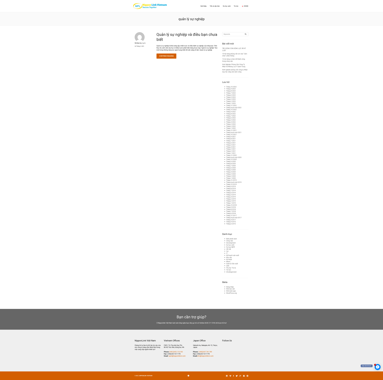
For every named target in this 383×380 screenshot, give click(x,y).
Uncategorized (231, 272)
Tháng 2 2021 (231, 151)
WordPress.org (231, 293)
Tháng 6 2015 (231, 224)
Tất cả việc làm (215, 6)
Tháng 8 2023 (231, 91)
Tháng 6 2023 (231, 95)
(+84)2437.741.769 (205, 352)
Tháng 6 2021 (231, 143)
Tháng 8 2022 (231, 114)
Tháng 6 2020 (231, 168)
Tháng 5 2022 (231, 120)
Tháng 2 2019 (231, 201)
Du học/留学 (230, 247)
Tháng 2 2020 (231, 176)
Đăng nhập (230, 287)
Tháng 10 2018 (231, 205)
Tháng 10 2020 (231, 159)
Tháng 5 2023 (231, 97)
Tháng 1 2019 (231, 203)
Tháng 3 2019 (231, 199)
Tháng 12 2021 (231, 130)
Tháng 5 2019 (231, 195)
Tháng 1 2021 (231, 153)
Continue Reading (166, 56)
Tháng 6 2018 (231, 213)
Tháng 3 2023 (231, 99)
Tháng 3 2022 (231, 124)
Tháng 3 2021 (231, 149)
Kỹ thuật (229, 259)
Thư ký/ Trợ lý (231, 268)
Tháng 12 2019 (231, 180)
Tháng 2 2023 (231, 101)
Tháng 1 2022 (231, 128)
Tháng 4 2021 (231, 147)
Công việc (229, 241)
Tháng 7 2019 (231, 190)
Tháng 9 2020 (231, 161)
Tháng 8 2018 (231, 209)
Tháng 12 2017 (231, 215)
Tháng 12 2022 (231, 105)
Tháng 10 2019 (231, 184)
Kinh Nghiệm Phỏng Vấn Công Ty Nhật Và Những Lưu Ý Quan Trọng (233, 65)
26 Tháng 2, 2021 (139, 46)
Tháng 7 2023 (231, 93)
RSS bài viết (230, 289)
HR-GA (228, 249)
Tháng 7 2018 (231, 211)
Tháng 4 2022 (231, 122)
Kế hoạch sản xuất (232, 255)
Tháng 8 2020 (231, 164)
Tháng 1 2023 (231, 103)
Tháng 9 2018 (231, 207)
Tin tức (236, 6)
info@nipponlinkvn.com (205, 356)
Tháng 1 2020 (231, 178)
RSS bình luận (231, 291)
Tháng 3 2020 (231, 174)
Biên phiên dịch (231, 239)
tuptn (144, 43)
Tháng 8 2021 (231, 139)
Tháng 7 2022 (231, 116)
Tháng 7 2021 (231, 141)
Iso (227, 251)
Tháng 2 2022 (231, 126)
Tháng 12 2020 (231, 155)
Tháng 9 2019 (231, 186)
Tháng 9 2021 (231, 137)
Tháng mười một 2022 (233, 108)
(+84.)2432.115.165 (176, 352)
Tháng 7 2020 (231, 166)
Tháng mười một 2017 (233, 218)
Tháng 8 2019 (231, 189)
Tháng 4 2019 (231, 197)
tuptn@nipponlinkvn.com (177, 356)
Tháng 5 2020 (231, 170)
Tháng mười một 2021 (233, 132)
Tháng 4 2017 (231, 220)
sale (227, 266)
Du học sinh (227, 6)
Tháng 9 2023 (231, 89)
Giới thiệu (203, 6)
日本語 (245, 6)
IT (227, 253)
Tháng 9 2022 (231, 112)
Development (231, 243)
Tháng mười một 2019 (233, 182)
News (228, 261)
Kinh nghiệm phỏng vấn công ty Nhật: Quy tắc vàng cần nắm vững (235, 71)
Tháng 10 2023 (231, 87)
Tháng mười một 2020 (233, 157)
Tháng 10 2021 (231, 134)
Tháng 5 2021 (231, 145)
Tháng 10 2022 (231, 110)
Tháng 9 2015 (231, 222)
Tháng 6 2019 (231, 193)
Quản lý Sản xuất (232, 264)
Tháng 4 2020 (231, 172)
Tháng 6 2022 (231, 118)
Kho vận (229, 257)
